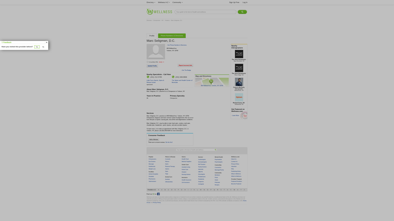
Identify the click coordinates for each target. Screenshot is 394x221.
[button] (37, 46)
